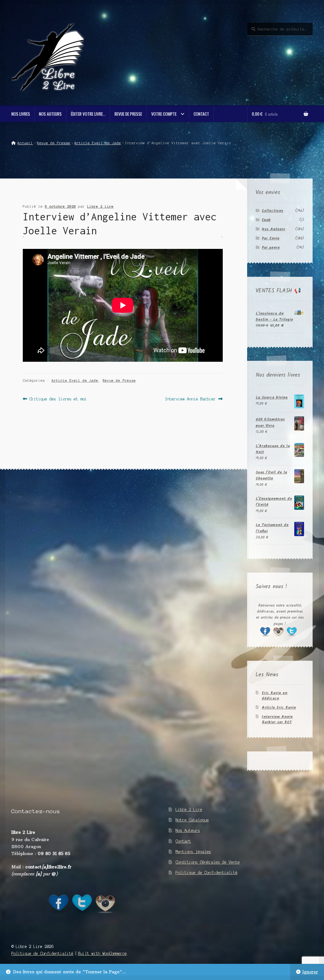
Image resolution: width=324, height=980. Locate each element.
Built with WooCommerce (102, 953)
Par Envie (270, 238)
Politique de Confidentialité (207, 873)
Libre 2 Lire (100, 206)
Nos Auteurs (50, 114)
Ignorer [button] (310, 972)
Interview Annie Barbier (190, 399)
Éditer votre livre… (88, 114)
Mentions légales (193, 852)
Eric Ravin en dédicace (274, 695)
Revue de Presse (128, 114)
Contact (201, 114)
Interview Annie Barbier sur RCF (277, 719)
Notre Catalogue (192, 820)
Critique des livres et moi (58, 399)
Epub (266, 220)
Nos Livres (20, 114)
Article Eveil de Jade (97, 143)
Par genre (271, 247)
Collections (272, 211)
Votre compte (164, 114)
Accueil (25, 143)
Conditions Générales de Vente (208, 862)
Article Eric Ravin (279, 707)
